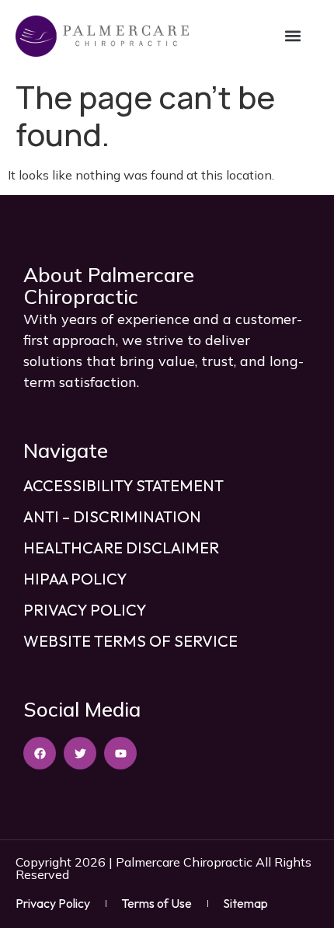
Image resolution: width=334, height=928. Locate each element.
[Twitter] (80, 753)
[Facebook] (39, 753)
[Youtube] (120, 753)
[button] (293, 36)
